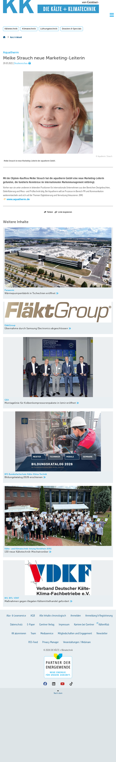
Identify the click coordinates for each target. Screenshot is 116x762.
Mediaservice (46, 633)
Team (33, 633)
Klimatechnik (29, 28)
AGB (33, 615)
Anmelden (76, 615)
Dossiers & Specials (71, 28)
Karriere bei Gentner (84, 624)
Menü (111, 20)
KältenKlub (104, 624)
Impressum (64, 624)
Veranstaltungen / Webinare (77, 642)
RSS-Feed (33, 642)
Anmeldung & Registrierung (99, 615)
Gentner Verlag (46, 624)
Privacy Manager (50, 642)
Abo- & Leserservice (16, 615)
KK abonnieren (19, 633)
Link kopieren (65, 212)
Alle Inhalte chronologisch (52, 615)
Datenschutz (16, 624)
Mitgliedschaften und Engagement (75, 633)
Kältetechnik (11, 28)
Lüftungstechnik (48, 28)
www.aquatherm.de (18, 199)
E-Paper (31, 624)
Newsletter (102, 633)
